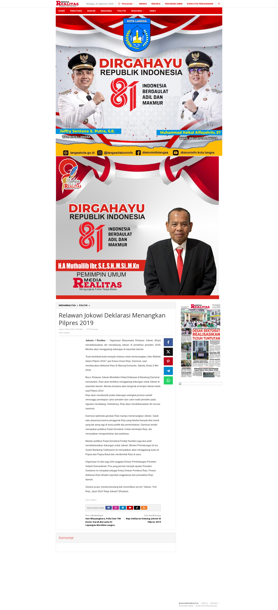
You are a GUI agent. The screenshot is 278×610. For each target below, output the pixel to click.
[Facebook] (108, 508)
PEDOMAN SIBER (186, 606)
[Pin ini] (168, 361)
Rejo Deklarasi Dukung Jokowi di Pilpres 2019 (143, 518)
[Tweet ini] (168, 352)
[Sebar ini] (168, 342)
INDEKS (205, 603)
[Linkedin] (123, 508)
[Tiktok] (137, 508)
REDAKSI (214, 603)
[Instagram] (116, 508)
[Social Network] (218, 3)
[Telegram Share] (168, 371)
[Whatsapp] (168, 380)
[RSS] (144, 508)
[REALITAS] (67, 3)
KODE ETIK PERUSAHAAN (206, 606)
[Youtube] (130, 508)
